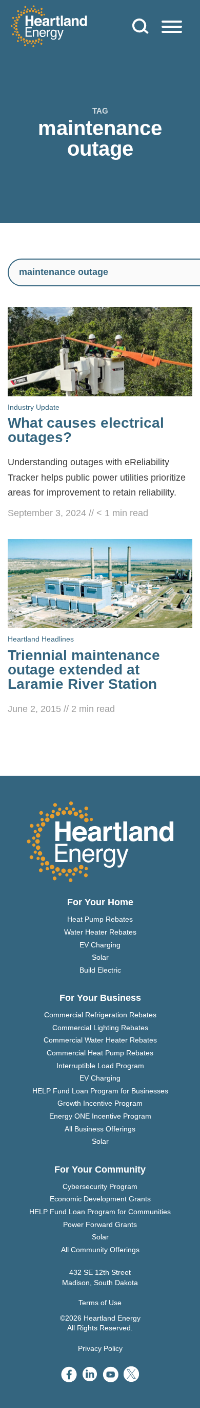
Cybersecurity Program (100, 1186)
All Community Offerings (100, 1250)
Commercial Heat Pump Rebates (100, 1053)
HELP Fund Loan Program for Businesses (100, 1091)
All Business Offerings (100, 1129)
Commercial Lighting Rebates (100, 1027)
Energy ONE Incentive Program (100, 1116)
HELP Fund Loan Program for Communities (100, 1212)
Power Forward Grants (100, 1224)
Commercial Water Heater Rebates (100, 1040)
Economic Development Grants (100, 1199)
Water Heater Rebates (100, 932)
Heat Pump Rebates (100, 919)
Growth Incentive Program (100, 1103)
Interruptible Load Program (100, 1066)
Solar (100, 957)
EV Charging (100, 945)
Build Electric (100, 970)
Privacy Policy (100, 1348)
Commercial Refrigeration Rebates (100, 1015)
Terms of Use (100, 1303)
